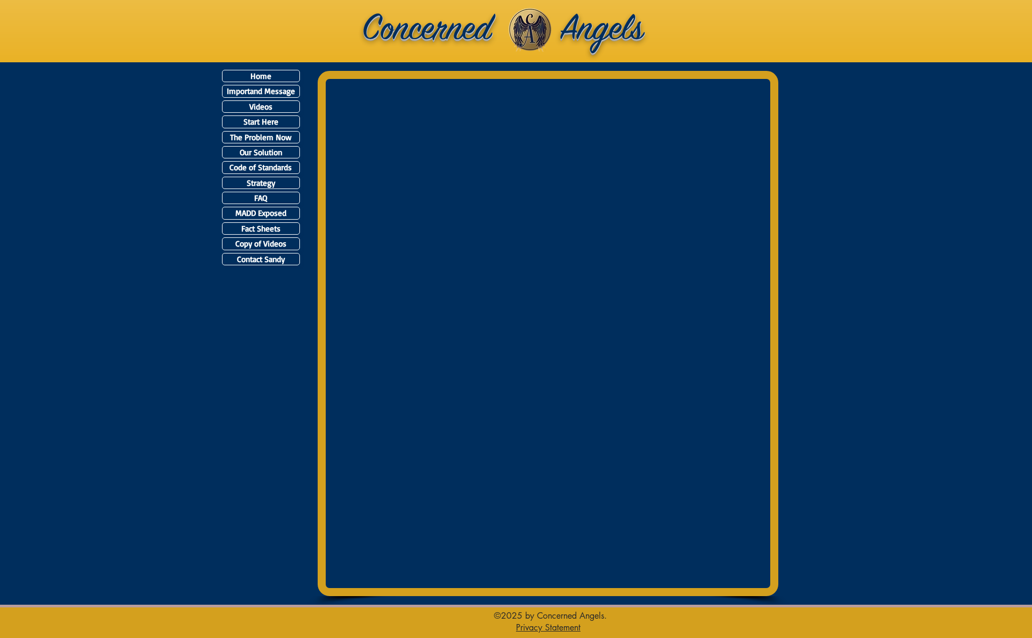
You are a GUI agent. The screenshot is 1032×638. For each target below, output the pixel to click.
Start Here (260, 122)
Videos (261, 107)
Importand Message (261, 91)
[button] (548, 627)
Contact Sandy (261, 259)
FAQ (260, 198)
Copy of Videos (260, 243)
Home (260, 76)
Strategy (261, 183)
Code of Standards (261, 167)
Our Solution (261, 152)
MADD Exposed (260, 213)
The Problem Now (260, 137)
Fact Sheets (261, 228)
